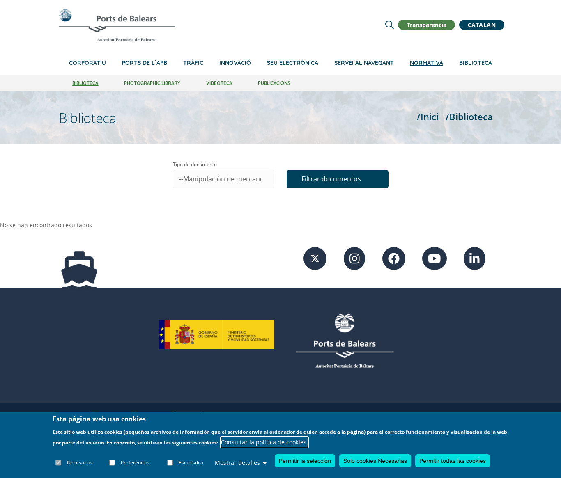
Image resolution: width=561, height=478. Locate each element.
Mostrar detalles (237, 463)
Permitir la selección (305, 460)
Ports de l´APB (144, 62)
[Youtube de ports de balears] (434, 257)
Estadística (191, 462)
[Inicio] (117, 25)
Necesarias (80, 462)
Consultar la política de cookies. (264, 442)
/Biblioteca (469, 116)
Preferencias (135, 462)
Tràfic (193, 62)
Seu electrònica (292, 62)
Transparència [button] (426, 25)
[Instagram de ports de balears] (355, 257)
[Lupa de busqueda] (389, 25)
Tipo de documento (195, 164)
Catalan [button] (482, 25)
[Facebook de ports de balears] (393, 257)
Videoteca (219, 83)
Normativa (426, 62)
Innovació (235, 62)
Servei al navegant (364, 62)
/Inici (428, 116)
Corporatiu (87, 62)
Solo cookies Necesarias (375, 460)
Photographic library (152, 83)
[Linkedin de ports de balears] (474, 257)
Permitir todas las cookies (452, 460)
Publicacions (274, 83)
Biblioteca (475, 62)
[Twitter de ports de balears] (314, 257)
